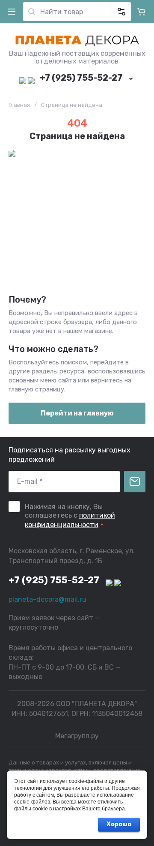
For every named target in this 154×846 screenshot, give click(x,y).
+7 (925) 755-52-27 (81, 78)
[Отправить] (134, 481)
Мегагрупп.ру (77, 736)
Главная (19, 105)
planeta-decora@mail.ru (47, 599)
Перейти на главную (77, 413)
